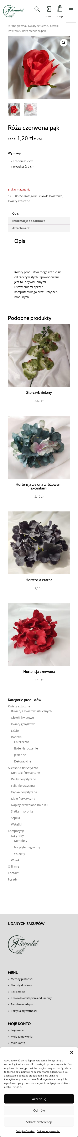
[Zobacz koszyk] (60, 9)
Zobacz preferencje (39, 1122)
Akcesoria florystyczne (23, 768)
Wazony (19, 854)
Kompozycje (16, 831)
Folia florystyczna (23, 786)
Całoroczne (22, 742)
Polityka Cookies (25, 1131)
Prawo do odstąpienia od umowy (31, 998)
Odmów (39, 1110)
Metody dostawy (21, 985)
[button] (72, 1052)
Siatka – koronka (22, 811)
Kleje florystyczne (23, 799)
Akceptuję (39, 1099)
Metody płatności (21, 979)
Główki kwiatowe (50, 196)
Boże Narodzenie (26, 748)
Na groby (17, 836)
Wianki (15, 860)
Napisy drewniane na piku (29, 805)
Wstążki (16, 824)
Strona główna (17, 26)
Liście (15, 731)
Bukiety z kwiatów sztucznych (31, 711)
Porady (12, 879)
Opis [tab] (15, 213)
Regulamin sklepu (22, 1004)
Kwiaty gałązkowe (23, 724)
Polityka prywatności (48, 1131)
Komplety (20, 841)
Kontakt (13, 873)
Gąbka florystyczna (24, 792)
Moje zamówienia (21, 1036)
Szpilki (15, 818)
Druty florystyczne (23, 779)
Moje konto (18, 1043)
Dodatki (16, 737)
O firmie (13, 866)
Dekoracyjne (22, 761)
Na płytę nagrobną (27, 847)
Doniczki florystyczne (25, 773)
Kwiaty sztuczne (38, 26)
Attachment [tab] (21, 228)
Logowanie (17, 1030)
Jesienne (20, 755)
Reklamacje (18, 992)
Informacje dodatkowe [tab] (28, 221)
